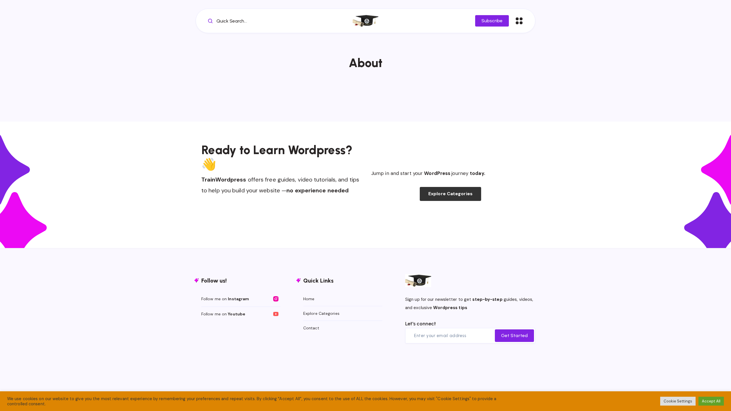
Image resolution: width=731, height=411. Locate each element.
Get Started (514, 335)
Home (308, 298)
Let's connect (420, 324)
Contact (311, 328)
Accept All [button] (711, 401)
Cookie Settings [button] (678, 401)
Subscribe (492, 20)
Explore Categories (450, 194)
